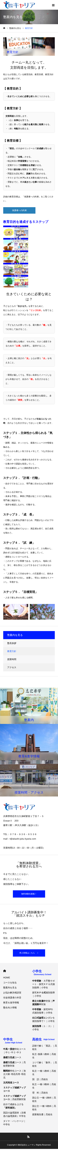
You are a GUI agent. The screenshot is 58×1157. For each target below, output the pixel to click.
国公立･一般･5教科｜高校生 (44, 1108)
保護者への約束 (19, 210)
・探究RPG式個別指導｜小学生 (42, 1011)
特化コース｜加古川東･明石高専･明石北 (14, 1074)
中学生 (12, 1041)
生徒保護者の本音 (12, 997)
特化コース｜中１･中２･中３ (14, 1051)
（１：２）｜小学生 (43, 1028)
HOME (4, 970)
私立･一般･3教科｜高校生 (44, 1086)
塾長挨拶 (11, 643)
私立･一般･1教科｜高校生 (44, 1073)
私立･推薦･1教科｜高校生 (44, 1056)
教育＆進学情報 (11, 1002)
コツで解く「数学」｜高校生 (44, 1064)
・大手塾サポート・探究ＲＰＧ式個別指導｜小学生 (43, 984)
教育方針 (11, 651)
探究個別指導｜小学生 (43, 994)
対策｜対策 (43, 1003)
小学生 (41, 972)
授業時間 (11, 659)
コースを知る (10, 982)
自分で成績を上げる (13, 1106)
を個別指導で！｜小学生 (43, 1019)
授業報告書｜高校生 (42, 1114)
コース (12, 1057)
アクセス (11, 667)
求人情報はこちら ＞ (29, 953)
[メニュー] (53, 5)
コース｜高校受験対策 (14, 1064)
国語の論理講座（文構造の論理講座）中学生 (14, 1114)
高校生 (43, 1039)
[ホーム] (4, 28)
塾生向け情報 (10, 1007)
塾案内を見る (10, 987)
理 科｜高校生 (40, 1092)
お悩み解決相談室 (12, 992)
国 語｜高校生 (40, 1079)
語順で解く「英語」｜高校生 (44, 1047)
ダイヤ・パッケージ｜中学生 (14, 1123)
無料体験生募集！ (29, 894)
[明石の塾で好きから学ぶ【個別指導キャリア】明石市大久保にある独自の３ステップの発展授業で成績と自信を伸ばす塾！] (19, 5)
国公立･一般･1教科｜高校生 (44, 1099)
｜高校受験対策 (14, 1098)
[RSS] (28, 1136)
